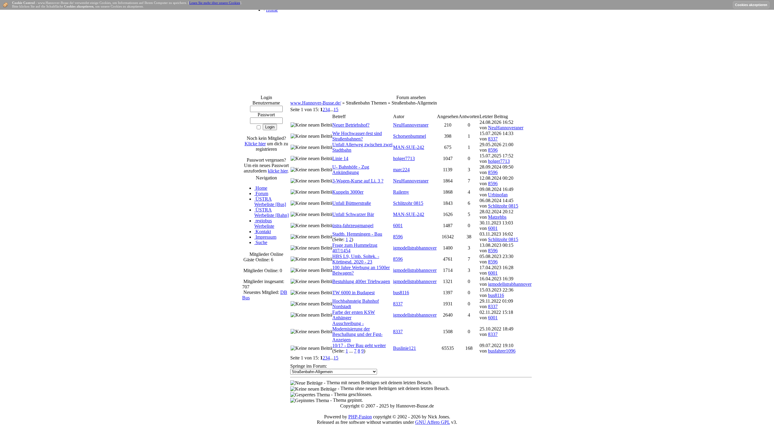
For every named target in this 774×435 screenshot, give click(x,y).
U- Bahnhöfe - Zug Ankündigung (350, 169)
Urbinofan (498, 194)
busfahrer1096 (501, 350)
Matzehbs (497, 217)
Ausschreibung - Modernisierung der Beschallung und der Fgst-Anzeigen (357, 331)
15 (335, 109)
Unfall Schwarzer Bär (353, 214)
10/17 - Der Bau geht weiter (359, 345)
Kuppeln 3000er (347, 192)
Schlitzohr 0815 (408, 203)
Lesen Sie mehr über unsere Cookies (214, 3)
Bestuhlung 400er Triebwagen (361, 281)
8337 (493, 138)
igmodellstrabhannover (415, 247)
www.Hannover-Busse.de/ (315, 102)
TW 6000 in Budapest (353, 292)
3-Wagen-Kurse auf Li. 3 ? (357, 180)
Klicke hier (255, 143)
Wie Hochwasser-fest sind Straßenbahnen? (357, 136)
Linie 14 (340, 158)
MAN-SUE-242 (408, 147)
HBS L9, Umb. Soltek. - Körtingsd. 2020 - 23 (355, 259)
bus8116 (401, 292)
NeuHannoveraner (410, 124)
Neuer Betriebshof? (350, 124)
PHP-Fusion (360, 416)
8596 (493, 150)
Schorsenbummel (409, 136)
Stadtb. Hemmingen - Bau (357, 234)
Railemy (401, 192)
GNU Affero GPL (432, 422)
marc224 (401, 169)
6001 (398, 225)
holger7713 (404, 158)
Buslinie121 (404, 348)
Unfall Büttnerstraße (351, 203)
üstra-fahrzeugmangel (352, 225)
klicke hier (278, 170)
